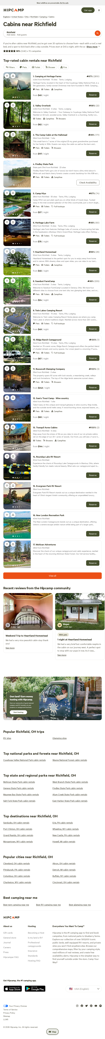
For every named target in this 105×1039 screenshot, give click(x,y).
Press (5, 952)
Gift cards (8, 932)
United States (17, 16)
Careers (7, 947)
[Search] (97, 33)
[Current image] (13, 97)
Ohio (27, 16)
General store (9, 937)
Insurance (32, 950)
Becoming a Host (36, 932)
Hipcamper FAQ (10, 956)
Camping (43, 16)
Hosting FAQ (34, 960)
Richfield (34, 16)
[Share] (13, 75)
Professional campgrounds (34, 944)
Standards (33, 955)
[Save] (7, 75)
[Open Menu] (99, 10)
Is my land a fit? (35, 937)
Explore (6, 16)
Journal (7, 942)
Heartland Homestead (36, 635)
